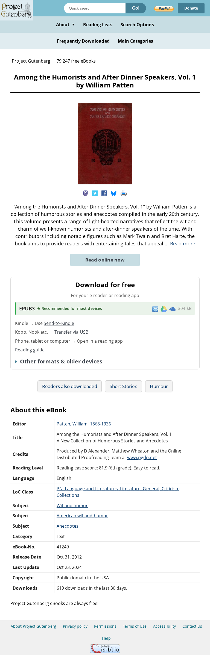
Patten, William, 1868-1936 (84, 424)
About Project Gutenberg (33, 626)
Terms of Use (135, 626)
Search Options (137, 25)
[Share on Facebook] (104, 193)
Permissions (105, 626)
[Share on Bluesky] (114, 193)
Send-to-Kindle (59, 323)
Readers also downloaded (69, 386)
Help (106, 638)
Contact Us (192, 626)
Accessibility (164, 626)
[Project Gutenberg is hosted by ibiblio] (105, 651)
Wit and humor (72, 506)
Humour (159, 386)
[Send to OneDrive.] (172, 308)
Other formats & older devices (61, 361)
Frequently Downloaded (83, 41)
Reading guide (30, 350)
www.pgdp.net (142, 457)
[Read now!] (105, 183)
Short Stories (123, 386)
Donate (191, 8)
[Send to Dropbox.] (155, 308)
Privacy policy (75, 626)
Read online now (105, 260)
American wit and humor (82, 516)
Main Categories (135, 41)
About (65, 25)
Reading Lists (97, 25)
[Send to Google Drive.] (164, 308)
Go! (135, 8)
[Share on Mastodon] (85, 193)
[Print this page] (124, 193)
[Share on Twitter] (95, 193)
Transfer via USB (71, 332)
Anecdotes (67, 526)
